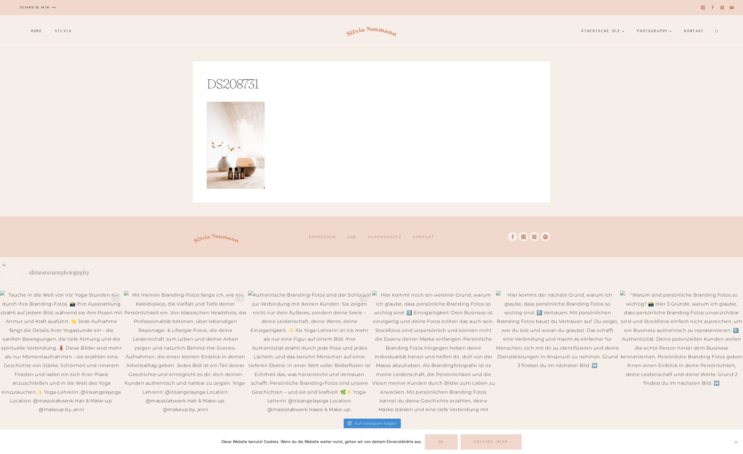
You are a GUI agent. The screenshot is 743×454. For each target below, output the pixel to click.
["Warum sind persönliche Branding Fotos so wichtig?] (681, 352)
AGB (352, 237)
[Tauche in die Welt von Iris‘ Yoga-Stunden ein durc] (61, 352)
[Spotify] (545, 236)
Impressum (322, 237)
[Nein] (736, 442)
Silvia (63, 31)
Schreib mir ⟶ (38, 7)
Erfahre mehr (491, 442)
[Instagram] (703, 7)
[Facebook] (712, 7)
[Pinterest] (722, 7)
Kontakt (694, 31)
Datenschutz (385, 237)
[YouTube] (732, 7)
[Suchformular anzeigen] (715, 31)
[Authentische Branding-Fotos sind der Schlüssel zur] (309, 352)
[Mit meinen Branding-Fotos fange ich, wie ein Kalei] (185, 352)
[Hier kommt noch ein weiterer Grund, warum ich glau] (433, 352)
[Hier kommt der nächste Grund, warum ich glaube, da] (557, 352)
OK (441, 442)
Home (36, 31)
